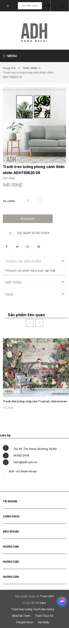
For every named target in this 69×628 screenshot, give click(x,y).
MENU (11, 56)
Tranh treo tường (21, 609)
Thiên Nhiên (30, 68)
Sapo (42, 602)
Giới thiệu (43, 622)
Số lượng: (9, 201)
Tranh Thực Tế (44, 615)
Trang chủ (10, 68)
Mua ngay (28, 219)
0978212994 (21, 455)
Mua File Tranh (21, 615)
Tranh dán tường (43, 609)
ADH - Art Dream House (23, 471)
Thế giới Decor (25, 622)
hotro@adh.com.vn (25, 462)
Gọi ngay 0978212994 (33, 233)
